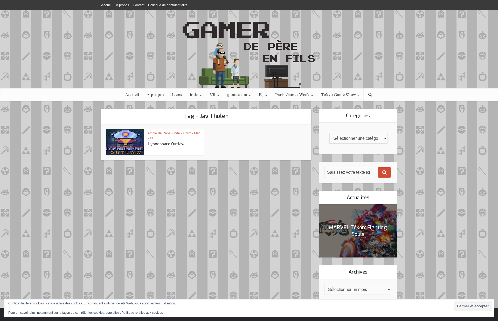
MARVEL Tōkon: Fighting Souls (358, 231)
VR (213, 94)
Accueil (106, 5)
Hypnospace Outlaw (166, 143)
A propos (122, 5)
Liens (177, 94)
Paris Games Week (292, 94)
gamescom (237, 94)
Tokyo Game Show (338, 94)
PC (152, 138)
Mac (197, 133)
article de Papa (159, 133)
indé (194, 94)
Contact (138, 5)
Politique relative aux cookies (142, 313)
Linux (187, 133)
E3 (261, 94)
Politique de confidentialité (168, 5)
